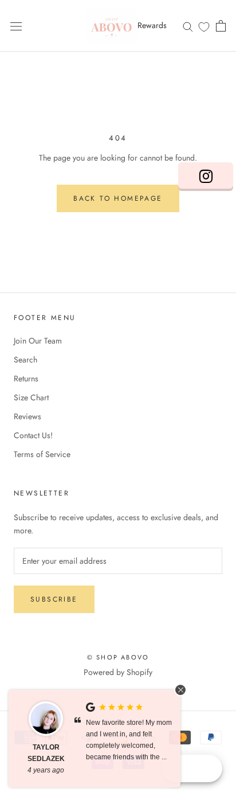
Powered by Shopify (118, 672)
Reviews (27, 416)
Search (25, 359)
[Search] (188, 25)
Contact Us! (33, 435)
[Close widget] (180, 690)
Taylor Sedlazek (46, 753)
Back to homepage (117, 198)
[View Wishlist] (204, 26)
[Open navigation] (16, 25)
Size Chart (31, 397)
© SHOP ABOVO (118, 657)
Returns (26, 378)
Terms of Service (42, 454)
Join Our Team (38, 340)
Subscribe (54, 599)
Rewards (152, 25)
